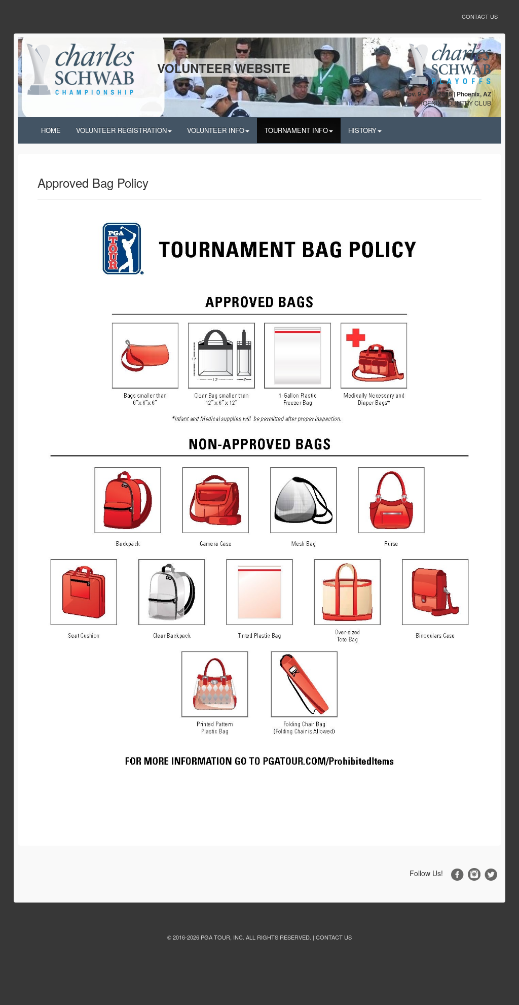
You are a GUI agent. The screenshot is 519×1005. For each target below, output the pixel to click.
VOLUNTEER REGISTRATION (121, 130)
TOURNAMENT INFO (296, 130)
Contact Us (480, 16)
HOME (51, 130)
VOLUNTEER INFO (215, 130)
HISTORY (362, 130)
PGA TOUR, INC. (222, 937)
